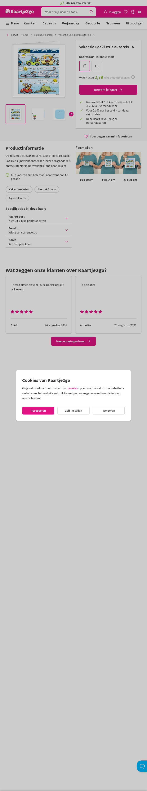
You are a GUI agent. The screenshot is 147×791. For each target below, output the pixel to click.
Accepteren (38, 410)
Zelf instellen (73, 410)
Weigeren (109, 410)
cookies (73, 388)
